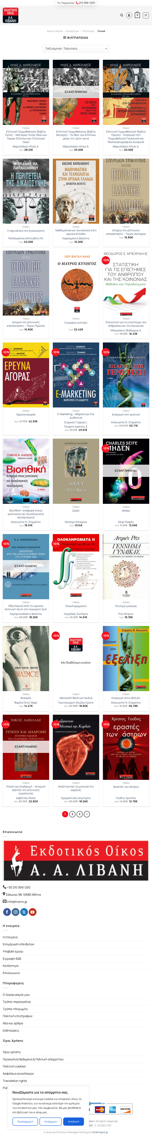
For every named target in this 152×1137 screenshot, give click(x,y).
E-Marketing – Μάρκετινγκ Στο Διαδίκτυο (75, 415)
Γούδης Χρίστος (126, 798)
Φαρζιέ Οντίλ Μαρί (25, 702)
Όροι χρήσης (12, 1052)
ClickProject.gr (100, 1132)
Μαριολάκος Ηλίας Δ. (26, 146)
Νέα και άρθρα (13, 1023)
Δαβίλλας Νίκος (26, 798)
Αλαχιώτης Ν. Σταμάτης (126, 422)
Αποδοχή (73, 1121)
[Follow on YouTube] (33, 912)
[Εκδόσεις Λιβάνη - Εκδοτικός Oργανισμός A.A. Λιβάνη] (15, 15)
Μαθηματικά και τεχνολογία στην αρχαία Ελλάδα (76, 232)
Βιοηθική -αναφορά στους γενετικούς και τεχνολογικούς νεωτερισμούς (26, 514)
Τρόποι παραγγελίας (17, 1002)
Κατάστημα (72, 31)
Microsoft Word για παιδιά (76, 698)
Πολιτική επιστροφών (17, 1016)
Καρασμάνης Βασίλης (76, 238)
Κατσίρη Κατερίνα (76, 522)
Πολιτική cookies (14, 1066)
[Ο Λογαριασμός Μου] (129, 15)
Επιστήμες (88, 31)
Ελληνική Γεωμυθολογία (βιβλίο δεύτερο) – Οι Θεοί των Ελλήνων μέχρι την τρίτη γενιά (76, 135)
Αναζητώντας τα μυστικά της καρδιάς (76, 788)
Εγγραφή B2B (12, 959)
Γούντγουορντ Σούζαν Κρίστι (76, 702)
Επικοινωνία (11, 973)
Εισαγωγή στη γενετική (126, 414)
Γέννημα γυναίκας (126, 606)
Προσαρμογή (25, 1121)
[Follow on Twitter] (24, 912)
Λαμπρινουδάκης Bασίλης (26, 614)
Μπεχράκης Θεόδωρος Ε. (126, 330)
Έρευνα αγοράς (26, 414)
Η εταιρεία (10, 937)
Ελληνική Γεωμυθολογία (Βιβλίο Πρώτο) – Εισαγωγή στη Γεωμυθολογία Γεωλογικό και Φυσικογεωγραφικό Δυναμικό (126, 137)
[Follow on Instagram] (15, 912)
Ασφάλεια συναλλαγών (18, 1073)
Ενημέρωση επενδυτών (18, 944)
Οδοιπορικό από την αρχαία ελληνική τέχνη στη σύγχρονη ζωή (26, 607)
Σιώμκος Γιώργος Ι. (76, 422)
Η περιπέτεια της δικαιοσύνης (26, 230)
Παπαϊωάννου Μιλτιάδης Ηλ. (26, 238)
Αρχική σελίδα (55, 31)
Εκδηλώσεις (11, 1030)
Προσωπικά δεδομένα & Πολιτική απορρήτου (33, 1059)
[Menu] (146, 15)
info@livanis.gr (17, 902)
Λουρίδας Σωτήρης (76, 614)
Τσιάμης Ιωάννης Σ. (76, 426)
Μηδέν (126, 510)
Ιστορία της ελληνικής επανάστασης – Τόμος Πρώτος (26, 324)
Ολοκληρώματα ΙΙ (76, 606)
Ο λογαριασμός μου (16, 995)
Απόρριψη (50, 1121)
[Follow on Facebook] (7, 912)
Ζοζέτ (76, 510)
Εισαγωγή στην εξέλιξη (126, 698)
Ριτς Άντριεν (125, 614)
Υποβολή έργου (13, 951)
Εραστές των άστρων (126, 786)
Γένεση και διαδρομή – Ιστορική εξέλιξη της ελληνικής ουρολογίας (26, 790)
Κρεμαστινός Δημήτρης (76, 798)
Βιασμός (26, 698)
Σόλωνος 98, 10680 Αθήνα (23, 895)
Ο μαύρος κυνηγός (76, 322)
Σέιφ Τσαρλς (126, 522)
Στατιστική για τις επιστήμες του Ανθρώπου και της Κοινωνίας (125, 324)
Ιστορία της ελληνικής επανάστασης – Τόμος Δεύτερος (126, 232)
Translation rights (15, 1081)
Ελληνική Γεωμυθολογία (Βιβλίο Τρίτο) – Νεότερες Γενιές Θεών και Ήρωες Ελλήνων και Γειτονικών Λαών (26, 137)
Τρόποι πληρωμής (15, 1009)
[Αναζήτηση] (121, 15)
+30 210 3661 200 (18, 887)
